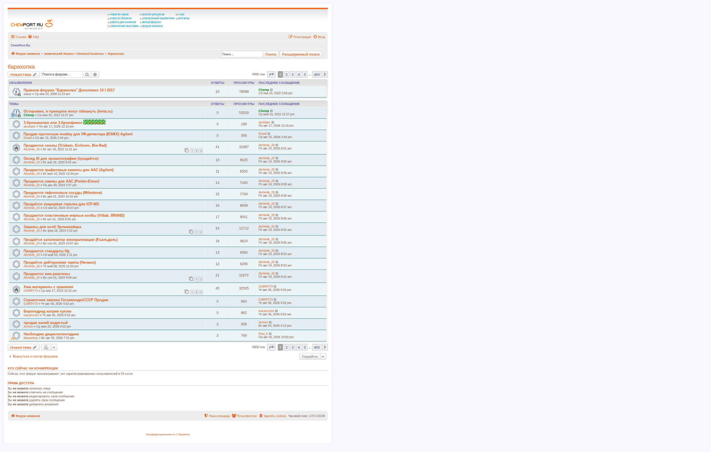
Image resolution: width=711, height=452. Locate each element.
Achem (28, 326)
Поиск (270, 54)
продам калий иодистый (46, 323)
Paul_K (263, 333)
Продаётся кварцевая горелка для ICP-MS (61, 204)
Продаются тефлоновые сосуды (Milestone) (63, 193)
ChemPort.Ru (20, 45)
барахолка (21, 67)
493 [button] (317, 74)
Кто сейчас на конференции (33, 368)
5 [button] (305, 74)
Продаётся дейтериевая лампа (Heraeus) (60, 262)
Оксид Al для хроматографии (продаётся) (61, 158)
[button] (271, 74)
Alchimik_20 (32, 149)
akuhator (30, 126)
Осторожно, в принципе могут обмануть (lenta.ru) (68, 111)
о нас (181, 14)
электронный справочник (158, 18)
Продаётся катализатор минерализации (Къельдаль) (70, 240)
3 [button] (293, 74)
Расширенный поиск (301, 54)
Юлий (28, 137)
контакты (183, 18)
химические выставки (124, 26)
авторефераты (151, 22)
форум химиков (152, 26)
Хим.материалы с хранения (48, 287)
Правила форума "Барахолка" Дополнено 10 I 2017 (69, 90)
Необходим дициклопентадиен (51, 334)
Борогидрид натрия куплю (47, 311)
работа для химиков (123, 22)
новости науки (119, 14)
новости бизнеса (121, 18)
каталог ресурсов (153, 14)
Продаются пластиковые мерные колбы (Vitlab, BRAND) (74, 215)
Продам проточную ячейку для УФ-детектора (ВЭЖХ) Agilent (78, 134)
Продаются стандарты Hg (46, 251)
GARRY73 (31, 290)
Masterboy (31, 337)
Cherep (264, 89)
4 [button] (299, 74)
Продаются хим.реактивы (47, 274)
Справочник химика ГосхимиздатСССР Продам (66, 300)
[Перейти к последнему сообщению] (272, 89)
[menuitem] (33, 37)
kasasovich (31, 315)
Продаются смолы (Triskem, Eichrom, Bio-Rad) (65, 145)
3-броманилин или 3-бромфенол (53, 123)
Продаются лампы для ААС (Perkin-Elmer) (61, 181)
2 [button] (286, 74)
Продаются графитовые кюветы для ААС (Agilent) (69, 170)
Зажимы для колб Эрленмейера (52, 227)
